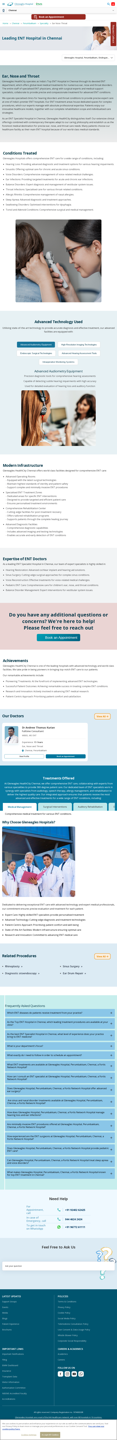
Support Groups (9, 1301)
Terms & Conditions (67, 1301)
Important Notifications (13, 1354)
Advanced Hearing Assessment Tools (79, 353)
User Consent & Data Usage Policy (74, 1329)
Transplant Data (9, 1376)
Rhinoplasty (12, 966)
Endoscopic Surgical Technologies (36, 353)
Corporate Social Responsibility (72, 1340)
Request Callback (113, 34)
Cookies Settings (28, 1434)
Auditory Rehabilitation (90, 806)
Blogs (4, 1318)
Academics (63, 1354)
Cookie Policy (64, 1312)
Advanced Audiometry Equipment (36, 344)
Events (5, 1307)
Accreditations (8, 1399)
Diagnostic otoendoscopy (21, 973)
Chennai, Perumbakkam (36, 750)
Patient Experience (10, 1324)
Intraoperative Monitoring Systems (58, 362)
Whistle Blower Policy (68, 1335)
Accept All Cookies (50, 1434)
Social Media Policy (66, 1318)
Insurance (6, 1371)
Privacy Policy (64, 1307)
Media (5, 1312)
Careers (61, 1359)
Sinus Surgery (71, 966)
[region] (58, 1429)
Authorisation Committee (14, 1387)
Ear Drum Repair (73, 973)
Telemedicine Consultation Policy (73, 1324)
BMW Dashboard (10, 1365)
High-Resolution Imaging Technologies (79, 344)
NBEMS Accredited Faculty (14, 1393)
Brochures (7, 1329)
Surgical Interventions (55, 806)
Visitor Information (10, 1382)
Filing (4, 1359)
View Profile (24, 756)
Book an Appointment (61, 637)
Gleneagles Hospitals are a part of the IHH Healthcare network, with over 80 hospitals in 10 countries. (58, 1417)
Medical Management (20, 806)
